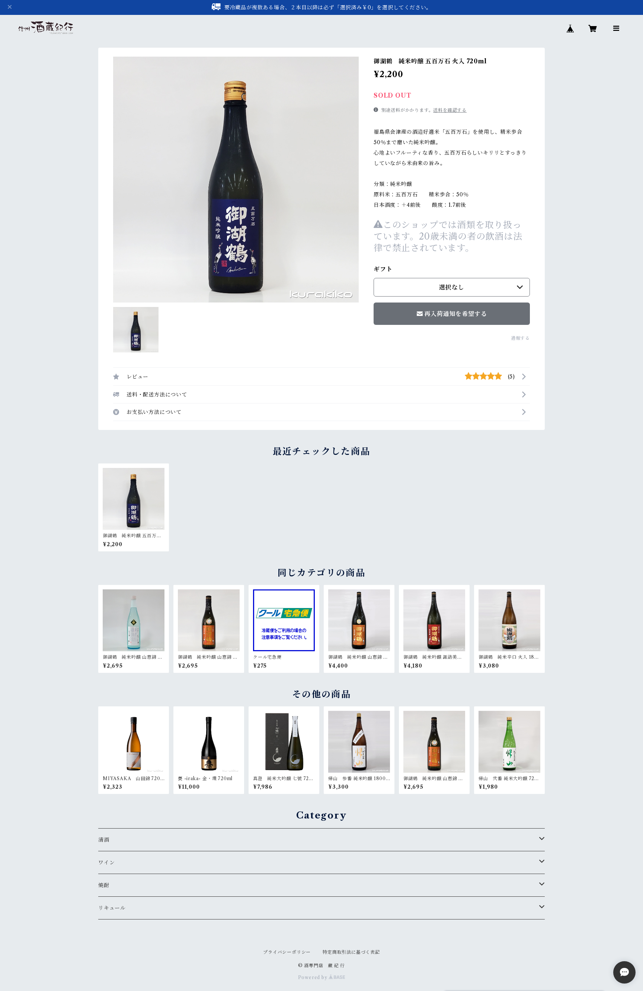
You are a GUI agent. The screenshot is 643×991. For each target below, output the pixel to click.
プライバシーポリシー (287, 952)
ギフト (383, 269)
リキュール (112, 908)
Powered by (313, 977)
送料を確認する (450, 110)
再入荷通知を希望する (455, 313)
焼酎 (103, 885)
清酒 (103, 839)
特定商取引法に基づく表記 (351, 952)
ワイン (106, 862)
